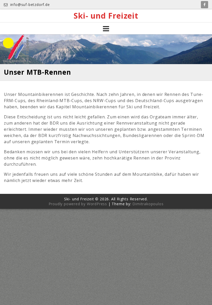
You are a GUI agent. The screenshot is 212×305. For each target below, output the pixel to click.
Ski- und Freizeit (106, 16)
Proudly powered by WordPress (78, 203)
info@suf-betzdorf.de (29, 4)
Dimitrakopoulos (147, 203)
